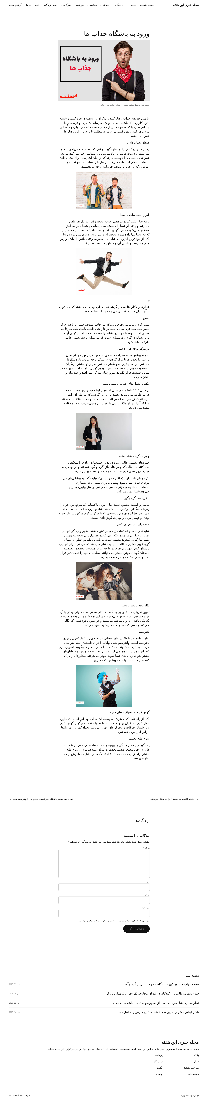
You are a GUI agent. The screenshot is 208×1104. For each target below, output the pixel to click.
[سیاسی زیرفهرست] (87, 5)
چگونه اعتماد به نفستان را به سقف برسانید (172, 799)
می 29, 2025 (14, 984)
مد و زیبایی (104, 105)
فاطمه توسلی (128, 105)
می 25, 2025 (14, 994)
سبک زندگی (50, 5)
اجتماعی (106, 5)
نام (148, 882)
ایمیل (147, 895)
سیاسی (93, 5)
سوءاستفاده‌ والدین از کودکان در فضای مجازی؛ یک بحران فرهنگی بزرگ (152, 993)
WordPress (13, 1095)
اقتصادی (133, 5)
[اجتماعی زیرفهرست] (100, 5)
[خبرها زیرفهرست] (25, 5)
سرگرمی (66, 5)
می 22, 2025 (14, 1003)
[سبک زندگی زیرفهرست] (43, 5)
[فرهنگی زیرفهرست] (114, 5)
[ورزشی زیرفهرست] (75, 5)
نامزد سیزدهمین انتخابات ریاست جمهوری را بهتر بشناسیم (43, 799)
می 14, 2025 (14, 1012)
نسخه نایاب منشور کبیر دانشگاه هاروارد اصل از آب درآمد (161, 984)
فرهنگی (119, 5)
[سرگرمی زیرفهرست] (60, 5)
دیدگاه (146, 848)
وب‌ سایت (145, 908)
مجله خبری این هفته (186, 5)
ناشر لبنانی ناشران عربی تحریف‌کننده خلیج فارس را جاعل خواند (157, 1012)
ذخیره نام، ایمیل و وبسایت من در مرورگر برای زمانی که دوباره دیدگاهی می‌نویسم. (112, 921)
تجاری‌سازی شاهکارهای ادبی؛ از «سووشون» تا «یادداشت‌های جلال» (155, 1003)
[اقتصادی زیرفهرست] (127, 5)
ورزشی (80, 5)
